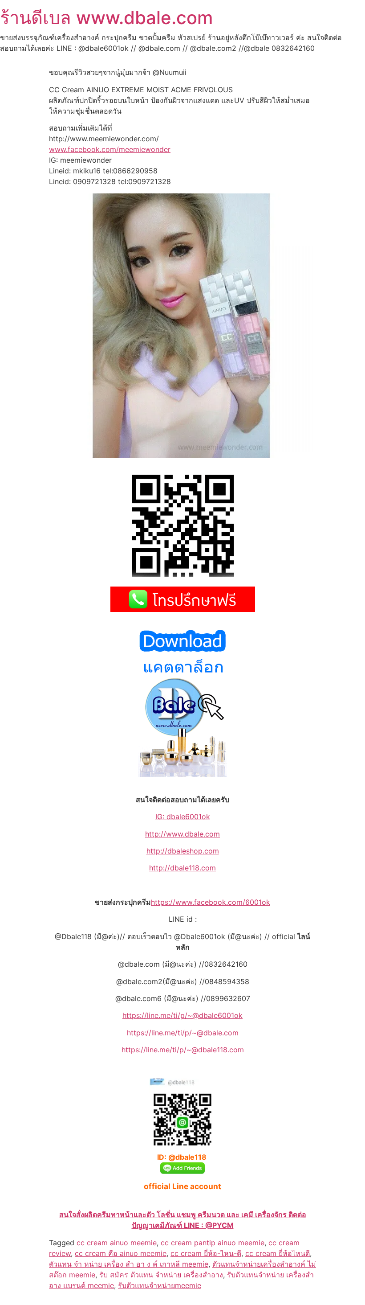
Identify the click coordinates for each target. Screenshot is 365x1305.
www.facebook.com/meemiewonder (109, 149)
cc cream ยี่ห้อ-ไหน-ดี (205, 1253)
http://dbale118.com (182, 867)
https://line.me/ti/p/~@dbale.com (183, 1032)
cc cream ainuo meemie (117, 1242)
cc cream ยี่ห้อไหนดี (277, 1253)
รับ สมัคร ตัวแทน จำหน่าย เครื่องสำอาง (161, 1274)
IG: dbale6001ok (182, 816)
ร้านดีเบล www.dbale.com (106, 18)
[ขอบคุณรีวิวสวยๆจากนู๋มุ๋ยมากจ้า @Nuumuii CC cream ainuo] (181, 455)
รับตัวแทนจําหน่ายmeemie (159, 1285)
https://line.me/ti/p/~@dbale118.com (183, 1049)
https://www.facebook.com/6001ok (210, 902)
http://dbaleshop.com (182, 850)
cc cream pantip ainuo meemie (212, 1242)
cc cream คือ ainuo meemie (120, 1253)
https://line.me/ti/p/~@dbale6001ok (182, 1015)
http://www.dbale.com (182, 833)
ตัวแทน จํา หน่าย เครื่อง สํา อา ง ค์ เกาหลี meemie (128, 1264)
